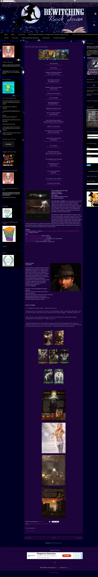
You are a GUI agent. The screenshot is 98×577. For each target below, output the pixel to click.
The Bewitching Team (59, 38)
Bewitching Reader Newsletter (30, 38)
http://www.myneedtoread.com (53, 90)
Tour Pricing (21, 35)
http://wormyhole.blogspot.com (53, 133)
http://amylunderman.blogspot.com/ (53, 83)
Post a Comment (30, 531)
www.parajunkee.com (53, 160)
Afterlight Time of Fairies (34, 524)
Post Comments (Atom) (56, 543)
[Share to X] (55, 521)
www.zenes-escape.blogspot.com (54, 127)
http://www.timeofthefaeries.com (33, 235)
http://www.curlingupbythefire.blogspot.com (53, 123)
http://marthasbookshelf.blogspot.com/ (53, 184)
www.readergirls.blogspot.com (53, 174)
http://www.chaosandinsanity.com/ (53, 147)
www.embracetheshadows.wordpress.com (54, 65)
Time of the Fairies (53, 524)
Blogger (67, 567)
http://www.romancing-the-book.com (54, 105)
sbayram (58, 567)
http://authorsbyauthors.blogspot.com (54, 115)
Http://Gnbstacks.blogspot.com (53, 109)
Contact (6, 38)
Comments (91, 137)
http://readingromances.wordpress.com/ (53, 95)
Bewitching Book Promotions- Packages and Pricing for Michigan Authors (48, 35)
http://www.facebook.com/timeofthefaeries (35, 237)
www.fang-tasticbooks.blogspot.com (53, 69)
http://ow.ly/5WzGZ (30, 241)
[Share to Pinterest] (58, 521)
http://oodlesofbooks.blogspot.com (53, 166)
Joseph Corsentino (45, 524)
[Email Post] (49, 521)
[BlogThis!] (54, 521)
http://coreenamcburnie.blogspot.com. (53, 154)
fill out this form (12, 71)
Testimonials (46, 38)
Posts (90, 135)
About (12, 35)
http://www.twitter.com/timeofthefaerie (34, 238)
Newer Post (28, 538)
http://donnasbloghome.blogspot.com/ (53, 99)
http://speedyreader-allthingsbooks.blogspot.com (53, 141)
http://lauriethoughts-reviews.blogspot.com (53, 75)
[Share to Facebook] (57, 521)
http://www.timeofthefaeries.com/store (34, 240)
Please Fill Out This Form (9, 197)
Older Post (79, 538)
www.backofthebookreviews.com (53, 180)
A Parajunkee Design (53, 572)
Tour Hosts (15, 38)
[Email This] (52, 521)
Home (6, 35)
